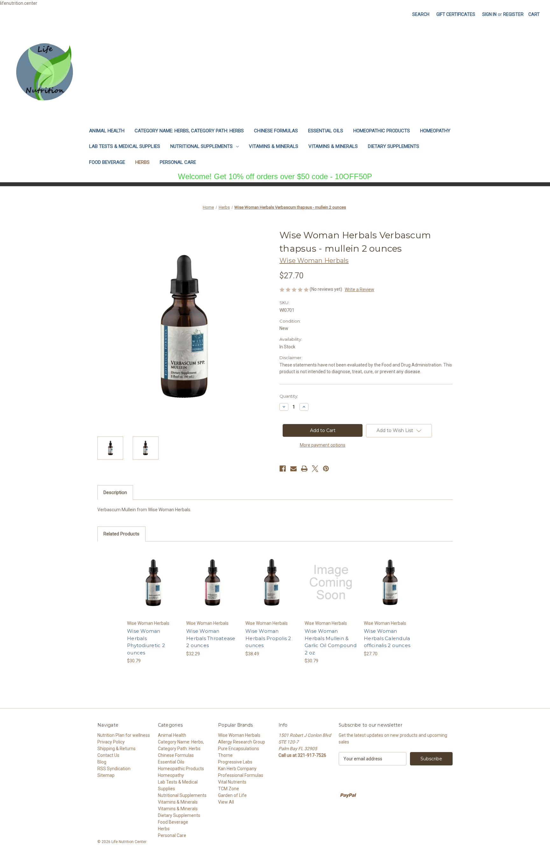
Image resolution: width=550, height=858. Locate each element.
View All (226, 802)
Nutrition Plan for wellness (123, 735)
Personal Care (178, 162)
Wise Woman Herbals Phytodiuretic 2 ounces (146, 642)
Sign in (489, 14)
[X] (315, 468)
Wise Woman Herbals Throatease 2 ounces (211, 638)
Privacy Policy (111, 741)
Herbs (142, 162)
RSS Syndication (113, 768)
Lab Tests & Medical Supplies (124, 146)
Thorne (225, 755)
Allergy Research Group (241, 741)
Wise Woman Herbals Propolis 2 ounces (268, 638)
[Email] (293, 468)
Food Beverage (107, 162)
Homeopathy (435, 131)
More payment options (322, 445)
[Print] (304, 468)
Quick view (152, 576)
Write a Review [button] (359, 289)
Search (420, 14)
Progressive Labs (235, 761)
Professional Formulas (240, 775)
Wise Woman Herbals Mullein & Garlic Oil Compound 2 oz (330, 642)
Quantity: (288, 396)
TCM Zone (228, 788)
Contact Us (108, 755)
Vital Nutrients (232, 782)
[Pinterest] (326, 468)
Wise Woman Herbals (239, 735)
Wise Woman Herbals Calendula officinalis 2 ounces (387, 638)
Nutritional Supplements (201, 146)
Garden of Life (232, 795)
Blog (101, 761)
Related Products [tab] (121, 534)
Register (513, 14)
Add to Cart (153, 587)
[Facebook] (282, 468)
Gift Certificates (455, 14)
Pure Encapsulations (238, 748)
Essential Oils (325, 131)
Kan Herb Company (237, 768)
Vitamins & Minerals (273, 146)
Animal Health (106, 131)
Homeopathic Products (381, 131)
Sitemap (106, 775)
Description (115, 492)
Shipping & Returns (116, 748)
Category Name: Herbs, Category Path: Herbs (189, 131)
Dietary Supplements (393, 146)
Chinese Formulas (276, 131)
